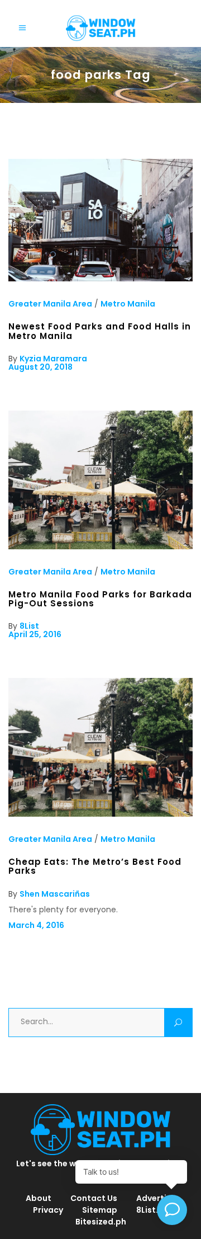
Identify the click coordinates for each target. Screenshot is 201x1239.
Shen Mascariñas (55, 893)
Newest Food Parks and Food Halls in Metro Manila (99, 331)
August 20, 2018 (40, 367)
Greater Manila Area (50, 303)
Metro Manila (127, 303)
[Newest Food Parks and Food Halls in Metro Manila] (100, 278)
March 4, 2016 (36, 925)
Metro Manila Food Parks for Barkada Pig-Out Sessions (100, 598)
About (38, 1198)
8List (29, 626)
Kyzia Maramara (53, 358)
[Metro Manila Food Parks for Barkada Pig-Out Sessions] (100, 546)
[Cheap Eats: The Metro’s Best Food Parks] (100, 813)
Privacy (48, 1210)
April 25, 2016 (34, 634)
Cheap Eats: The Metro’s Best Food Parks (94, 866)
